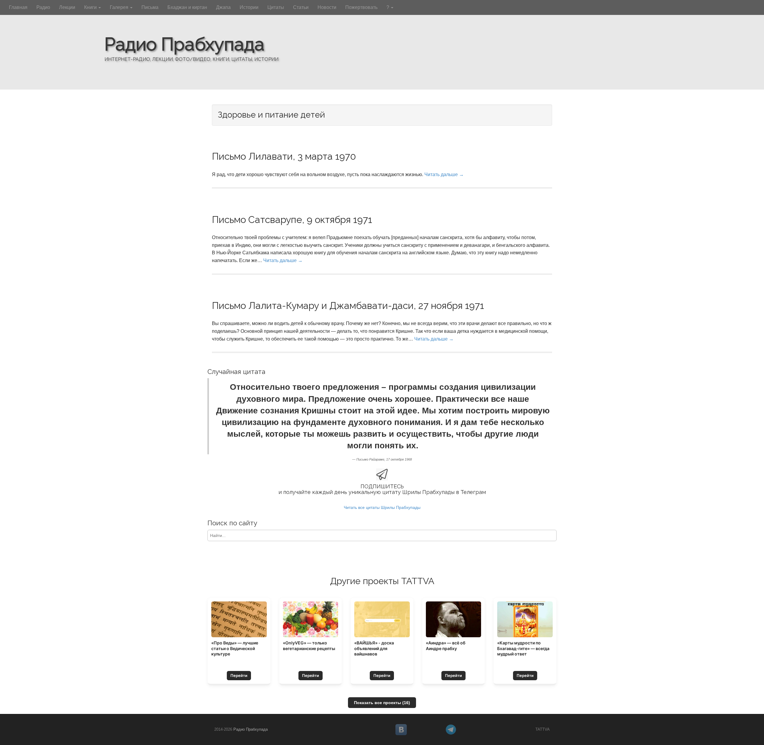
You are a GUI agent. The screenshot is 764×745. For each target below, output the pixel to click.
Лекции (67, 7)
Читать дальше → (444, 174)
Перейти (238, 675)
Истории (249, 7)
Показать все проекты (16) (382, 702)
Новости (327, 7)
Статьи (301, 7)
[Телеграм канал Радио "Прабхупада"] (467, 729)
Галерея (120, 7)
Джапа (223, 7)
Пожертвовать (361, 7)
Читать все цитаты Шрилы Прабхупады (382, 507)
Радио (43, 7)
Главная (18, 7)
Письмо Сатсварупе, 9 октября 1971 (292, 219)
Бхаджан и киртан (187, 7)
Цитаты (275, 7)
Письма (149, 7)
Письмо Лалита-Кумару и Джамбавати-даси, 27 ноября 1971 (348, 305)
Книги (91, 7)
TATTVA (542, 729)
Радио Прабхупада (184, 44)
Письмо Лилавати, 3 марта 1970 (284, 156)
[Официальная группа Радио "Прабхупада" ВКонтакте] (417, 729)
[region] (382, 45)
